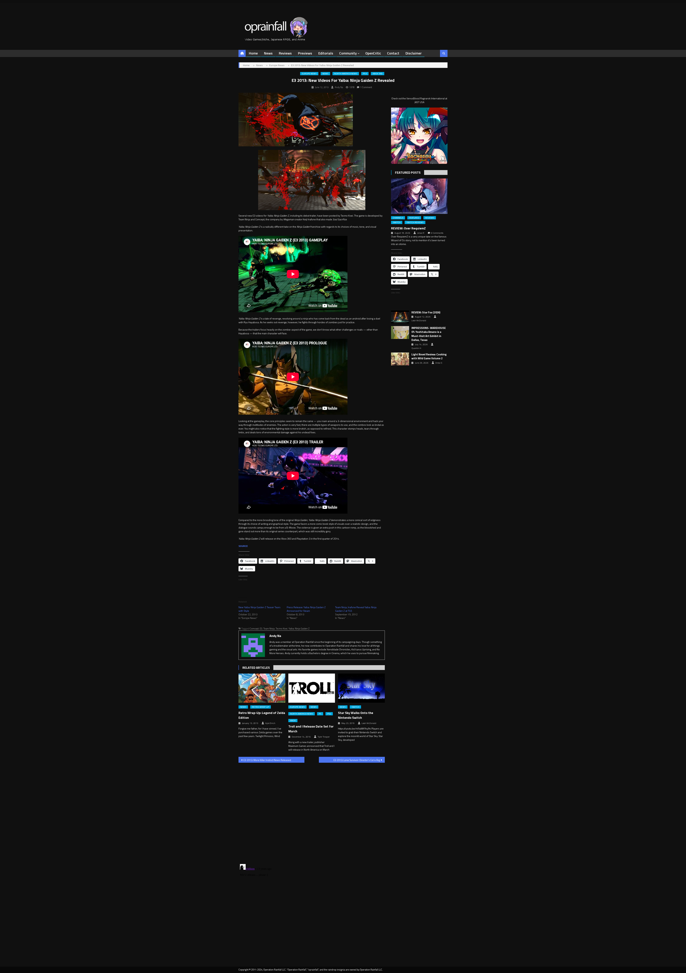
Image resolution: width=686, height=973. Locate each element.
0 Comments (437, 233)
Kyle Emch (270, 723)
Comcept (254, 628)
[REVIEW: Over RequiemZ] (419, 196)
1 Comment (366, 87)
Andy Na (339, 87)
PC (320, 713)
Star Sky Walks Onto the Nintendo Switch (355, 715)
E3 (261, 628)
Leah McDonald (369, 723)
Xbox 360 (377, 73)
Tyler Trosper (324, 736)
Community (348, 53)
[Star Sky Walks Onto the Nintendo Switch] (361, 688)
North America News (345, 73)
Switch (355, 707)
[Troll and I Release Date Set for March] (311, 688)
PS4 (329, 713)
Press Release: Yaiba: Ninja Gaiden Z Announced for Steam (306, 609)
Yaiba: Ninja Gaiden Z (299, 628)
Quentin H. (416, 348)
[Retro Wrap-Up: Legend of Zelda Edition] (261, 688)
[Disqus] (311, 811)
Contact (393, 53)
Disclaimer (413, 53)
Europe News (309, 73)
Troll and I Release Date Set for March (311, 729)
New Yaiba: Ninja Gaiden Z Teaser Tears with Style (259, 609)
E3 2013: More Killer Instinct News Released (267, 760)
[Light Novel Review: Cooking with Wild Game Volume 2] (400, 359)
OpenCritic (373, 53)
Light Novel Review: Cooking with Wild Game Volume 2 (429, 357)
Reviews (285, 53)
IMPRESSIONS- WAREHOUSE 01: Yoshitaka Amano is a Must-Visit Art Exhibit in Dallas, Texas (428, 334)
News (268, 53)
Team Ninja (269, 628)
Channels (398, 217)
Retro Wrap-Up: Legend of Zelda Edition (261, 715)
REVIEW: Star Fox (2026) (425, 312)
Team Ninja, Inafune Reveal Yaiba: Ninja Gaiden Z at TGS (355, 609)
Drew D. (439, 362)
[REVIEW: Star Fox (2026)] (400, 317)
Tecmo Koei (281, 628)
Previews (305, 53)
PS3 (365, 73)
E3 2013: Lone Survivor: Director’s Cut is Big (357, 760)
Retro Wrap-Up (260, 707)
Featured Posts (408, 172)
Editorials (325, 53)
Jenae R (420, 233)
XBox (293, 720)
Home (253, 53)
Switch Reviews (415, 222)
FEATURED (414, 217)
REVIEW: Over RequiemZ (408, 228)
